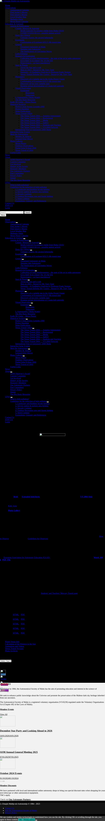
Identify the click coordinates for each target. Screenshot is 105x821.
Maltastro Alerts (16, 19)
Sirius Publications (22, 111)
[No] (36, 820)
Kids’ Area (12, 506)
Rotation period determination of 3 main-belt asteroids (42, 86)
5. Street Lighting (22, 199)
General (18, 44)
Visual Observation (23, 88)
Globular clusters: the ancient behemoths (36, 38)
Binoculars (30, 93)
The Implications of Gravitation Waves (36, 51)
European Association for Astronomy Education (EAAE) (27, 557)
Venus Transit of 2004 (24, 150)
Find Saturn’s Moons (18, 15)
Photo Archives (11, 651)
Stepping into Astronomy (30, 49)
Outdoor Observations (24, 146)
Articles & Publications (19, 26)
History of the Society (19, 166)
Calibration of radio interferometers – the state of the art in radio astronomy (50, 58)
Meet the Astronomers (19, 134)
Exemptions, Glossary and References (30, 201)
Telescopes (30, 95)
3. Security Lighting (23, 194)
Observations (10, 8)
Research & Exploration (25, 56)
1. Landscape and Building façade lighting (32, 189)
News (7, 155)
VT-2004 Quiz (86, 497)
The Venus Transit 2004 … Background (36, 118)
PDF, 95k (6, 560)
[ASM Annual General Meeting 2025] (7, 747)
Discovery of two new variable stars (35, 84)
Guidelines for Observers (38, 538)
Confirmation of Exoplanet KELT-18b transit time (40, 42)
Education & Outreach (14, 24)
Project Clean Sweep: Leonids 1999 (29, 107)
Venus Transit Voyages (14, 648)
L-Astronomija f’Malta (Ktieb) (27, 97)
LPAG (7, 182)
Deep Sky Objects (22, 35)
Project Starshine (22, 109)
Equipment (24, 90)
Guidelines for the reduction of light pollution (28, 187)
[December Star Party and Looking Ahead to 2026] (7, 726)
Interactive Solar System (20, 132)
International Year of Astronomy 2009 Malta (33, 130)
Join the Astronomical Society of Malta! (21, 810)
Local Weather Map (18, 17)
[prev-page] (1, 781)
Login (7, 208)
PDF (23, 615)
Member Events (7, 709)
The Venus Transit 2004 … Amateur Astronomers (40, 116)
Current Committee (18, 162)
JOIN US (9, 205)
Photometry (20, 77)
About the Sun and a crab (30, 67)
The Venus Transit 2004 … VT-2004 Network (39, 127)
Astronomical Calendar (19, 10)
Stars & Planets (21, 65)
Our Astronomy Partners (20, 171)
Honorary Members (18, 169)
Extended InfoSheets (31, 497)
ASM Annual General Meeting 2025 (19, 752)
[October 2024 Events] (7, 768)
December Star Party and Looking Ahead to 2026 (26, 730)
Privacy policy (29, 820)
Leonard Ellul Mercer (24, 139)
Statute (13, 178)
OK (20, 820)
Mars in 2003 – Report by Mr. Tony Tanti (37, 70)
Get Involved (15, 164)
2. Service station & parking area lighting (31, 192)
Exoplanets (19, 40)
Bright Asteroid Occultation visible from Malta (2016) (42, 31)
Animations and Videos (14, 646)
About (7, 157)
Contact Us (9, 203)
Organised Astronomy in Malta (32, 47)
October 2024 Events (11, 773)
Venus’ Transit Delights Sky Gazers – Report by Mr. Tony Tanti (46, 74)
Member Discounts (8, 785)
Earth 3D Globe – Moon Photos (23, 102)
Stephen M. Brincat (23, 136)
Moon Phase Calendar (19, 21)
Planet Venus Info (12, 642)
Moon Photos (20, 143)
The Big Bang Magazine (25, 100)
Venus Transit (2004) (23, 113)
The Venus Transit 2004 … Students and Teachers (40, 125)
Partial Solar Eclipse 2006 (25, 148)
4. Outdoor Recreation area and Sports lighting (34, 196)
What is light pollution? (19, 185)
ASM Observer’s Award (20, 159)
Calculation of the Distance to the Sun (20, 644)
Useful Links (15, 153)
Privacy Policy (16, 176)
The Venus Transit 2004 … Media (34, 120)
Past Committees (17, 173)
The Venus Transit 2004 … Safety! (34, 123)
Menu (3, 215)
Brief (16, 497)
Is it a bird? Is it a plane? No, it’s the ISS (36, 61)
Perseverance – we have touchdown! (35, 63)
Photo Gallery (14, 510)
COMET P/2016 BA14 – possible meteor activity (40, 33)
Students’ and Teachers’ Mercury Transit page (59, 593)
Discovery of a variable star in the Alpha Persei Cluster (42, 79)
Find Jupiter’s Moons (18, 12)
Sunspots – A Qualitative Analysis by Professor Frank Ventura (45, 72)
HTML (16, 615)
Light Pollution (21, 54)
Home (7, 5)
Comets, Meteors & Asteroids (27, 28)
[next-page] (4, 781)
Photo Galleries (16, 141)
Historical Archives (18, 104)
